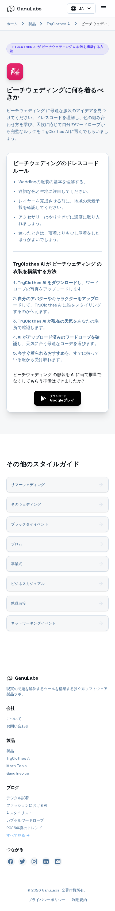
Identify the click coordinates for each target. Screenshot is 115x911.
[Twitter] (22, 861)
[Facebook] (10, 861)
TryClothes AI (59, 23)
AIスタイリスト (19, 812)
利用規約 (79, 899)
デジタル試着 (17, 797)
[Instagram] (34, 861)
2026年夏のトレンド (24, 827)
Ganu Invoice (17, 773)
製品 (32, 23)
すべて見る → (18, 835)
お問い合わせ (17, 726)
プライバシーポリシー (47, 899)
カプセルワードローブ (25, 820)
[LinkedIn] (46, 861)
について (13, 718)
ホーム (12, 23)
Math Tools (16, 765)
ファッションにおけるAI (26, 805)
